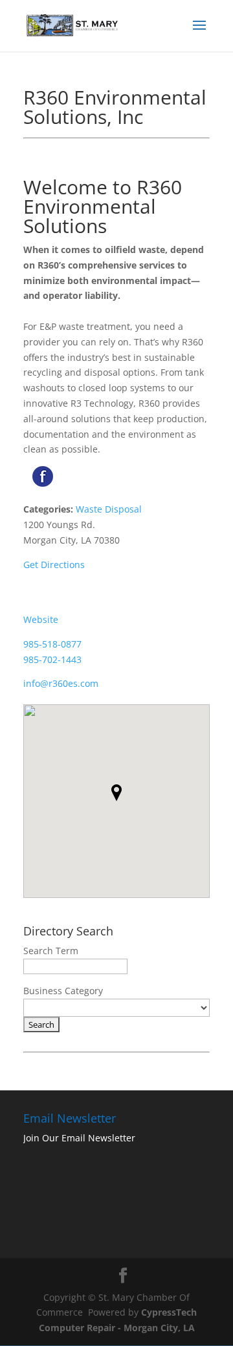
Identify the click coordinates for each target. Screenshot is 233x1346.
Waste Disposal (109, 509)
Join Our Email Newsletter (79, 1138)
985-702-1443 (52, 659)
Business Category (63, 990)
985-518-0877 (52, 644)
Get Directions (54, 564)
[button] (116, 792)
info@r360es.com (60, 683)
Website (40, 619)
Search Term (50, 950)
